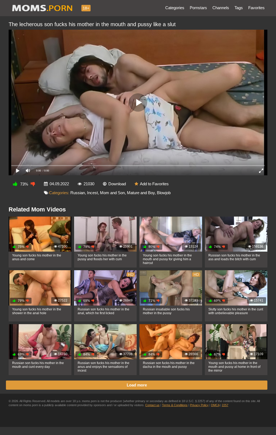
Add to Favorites (154, 183)
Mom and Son (112, 192)
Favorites (256, 7)
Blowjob (164, 192)
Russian (77, 192)
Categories (174, 7)
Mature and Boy (141, 192)
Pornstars (198, 7)
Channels (220, 7)
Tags (238, 7)
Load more (137, 385)
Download (117, 183)
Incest (92, 192)
